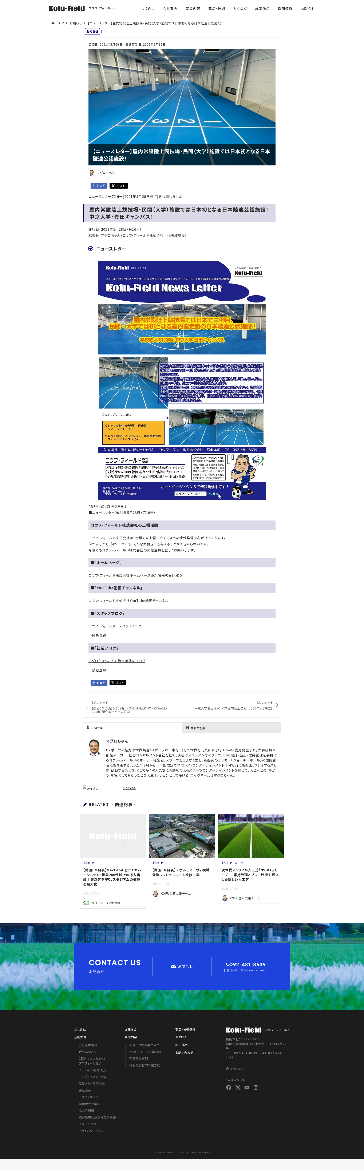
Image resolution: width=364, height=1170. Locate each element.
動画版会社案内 (89, 1104)
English (238, 1069)
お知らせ (76, 23)
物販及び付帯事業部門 (144, 1065)
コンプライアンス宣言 (93, 1077)
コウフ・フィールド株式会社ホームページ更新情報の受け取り (135, 575)
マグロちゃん (117, 741)
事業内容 (193, 8)
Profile (97, 728)
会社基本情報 (88, 1045)
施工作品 (262, 8)
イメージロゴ (87, 1124)
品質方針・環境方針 (92, 1083)
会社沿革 (85, 1090)
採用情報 (285, 8)
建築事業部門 (138, 1058)
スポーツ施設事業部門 (144, 1045)
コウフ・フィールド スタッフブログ (114, 625)
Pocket (129, 787)
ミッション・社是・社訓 (93, 1070)
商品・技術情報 (185, 1029)
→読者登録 (97, 635)
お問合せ (308, 8)
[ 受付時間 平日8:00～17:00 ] (245, 970)
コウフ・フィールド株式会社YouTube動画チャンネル (128, 600)
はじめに (148, 8)
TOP (60, 23)
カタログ (240, 8)
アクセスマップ (88, 1097)
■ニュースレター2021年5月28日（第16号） (122, 512)
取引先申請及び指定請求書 (97, 1117)
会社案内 (170, 8)
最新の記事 (198, 728)
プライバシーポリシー (93, 1131)
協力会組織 (86, 1110)
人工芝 (238, 863)
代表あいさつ (87, 1052)
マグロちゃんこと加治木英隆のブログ (116, 660)
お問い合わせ (184, 1052)
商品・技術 (216, 8)
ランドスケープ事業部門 (145, 1052)
